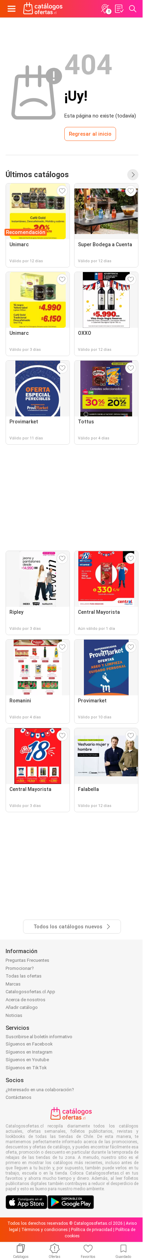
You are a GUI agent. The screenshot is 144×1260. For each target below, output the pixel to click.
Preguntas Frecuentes (27, 960)
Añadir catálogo (22, 1007)
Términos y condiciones (44, 1229)
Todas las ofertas (24, 976)
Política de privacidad (91, 1229)
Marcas (13, 984)
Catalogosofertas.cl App (30, 991)
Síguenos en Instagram (29, 1052)
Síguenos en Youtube (27, 1059)
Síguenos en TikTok (26, 1067)
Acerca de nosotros (25, 999)
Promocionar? (20, 968)
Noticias (14, 1015)
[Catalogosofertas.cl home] (43, 8)
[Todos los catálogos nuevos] (132, 174)
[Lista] (118, 8)
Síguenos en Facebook (29, 1044)
